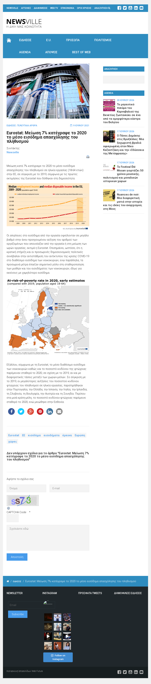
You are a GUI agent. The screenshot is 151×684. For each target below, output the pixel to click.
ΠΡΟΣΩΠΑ (73, 40)
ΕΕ (23, 435)
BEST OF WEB (81, 52)
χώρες (12, 441)
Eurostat (13, 435)
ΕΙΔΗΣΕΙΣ (25, 40)
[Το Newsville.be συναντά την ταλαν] (58, 627)
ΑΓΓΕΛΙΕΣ (26, 8)
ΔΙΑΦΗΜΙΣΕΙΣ (41, 8)
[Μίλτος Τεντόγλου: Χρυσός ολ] (58, 617)
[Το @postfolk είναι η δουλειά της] (67, 636)
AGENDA (25, 52)
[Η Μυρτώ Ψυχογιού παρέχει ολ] (67, 646)
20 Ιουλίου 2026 (125, 100)
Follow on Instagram (58, 657)
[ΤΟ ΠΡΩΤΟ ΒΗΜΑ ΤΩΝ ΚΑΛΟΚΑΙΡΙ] (58, 636)
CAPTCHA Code (16, 512)
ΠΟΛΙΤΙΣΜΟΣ (103, 40)
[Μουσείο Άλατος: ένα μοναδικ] (67, 627)
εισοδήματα (51, 435)
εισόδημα (34, 435)
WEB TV (54, 8)
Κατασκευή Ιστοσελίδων (19, 671)
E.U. (48, 40)
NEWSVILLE (12, 8)
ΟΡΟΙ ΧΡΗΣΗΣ (84, 8)
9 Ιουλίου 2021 (81, 125)
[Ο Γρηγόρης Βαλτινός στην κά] (48, 636)
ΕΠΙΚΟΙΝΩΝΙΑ (67, 8)
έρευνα (67, 435)
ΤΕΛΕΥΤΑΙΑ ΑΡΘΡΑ (27, 125)
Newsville (13, 152)
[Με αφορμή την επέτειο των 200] (48, 627)
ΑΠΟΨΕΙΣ (51, 52)
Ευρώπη (80, 435)
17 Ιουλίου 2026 (125, 131)
